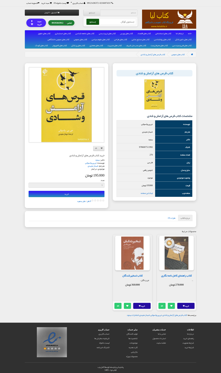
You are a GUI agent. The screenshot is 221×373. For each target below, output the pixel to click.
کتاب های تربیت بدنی (107, 33)
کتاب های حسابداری (63, 33)
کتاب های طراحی (120, 39)
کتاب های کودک (41, 45)
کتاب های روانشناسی (162, 39)
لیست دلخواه (104, 343)
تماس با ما (162, 334)
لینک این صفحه (147, 193)
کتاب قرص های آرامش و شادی (153, 54)
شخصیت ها (133, 338)
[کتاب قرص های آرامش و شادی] (66, 105)
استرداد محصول (159, 338)
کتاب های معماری (96, 45)
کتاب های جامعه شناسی (84, 33)
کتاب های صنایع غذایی (140, 39)
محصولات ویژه (132, 356)
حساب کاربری (103, 334)
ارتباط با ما (179, 33)
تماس (62, 22)
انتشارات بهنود (133, 315)
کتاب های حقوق (44, 33)
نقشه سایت (161, 343)
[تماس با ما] (112, 3)
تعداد (102, 180)
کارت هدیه (133, 347)
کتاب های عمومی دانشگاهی (58, 39)
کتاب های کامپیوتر (59, 45)
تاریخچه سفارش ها (101, 338)
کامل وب (101, 367)
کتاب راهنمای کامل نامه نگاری (176, 275)
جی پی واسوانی (91, 163)
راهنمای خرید (188, 338)
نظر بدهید (81, 201)
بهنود (97, 160)
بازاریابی (134, 352)
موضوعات (133, 343)
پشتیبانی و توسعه (117, 367)
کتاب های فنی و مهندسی (182, 45)
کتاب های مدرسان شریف (136, 45)
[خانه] (192, 54)
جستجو (92, 12)
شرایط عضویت (188, 343)
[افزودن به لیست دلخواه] (171, 306)
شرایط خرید (189, 347)
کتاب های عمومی (80, 39)
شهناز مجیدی (93, 166)
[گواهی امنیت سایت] (52, 343)
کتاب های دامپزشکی (183, 39)
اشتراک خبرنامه (103, 347)
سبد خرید (36, 23)
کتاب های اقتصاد (144, 33)
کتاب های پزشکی (78, 45)
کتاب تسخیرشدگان (132, 275)
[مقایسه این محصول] (162, 306)
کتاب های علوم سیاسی (101, 39)
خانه (190, 33)
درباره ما (190, 334)
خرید (66, 194)
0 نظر (89, 201)
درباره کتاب (185, 218)
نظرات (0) (171, 218)
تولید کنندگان (132, 334)
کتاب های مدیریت (114, 45)
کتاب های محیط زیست (159, 45)
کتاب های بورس (126, 33)
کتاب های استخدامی (163, 33)
